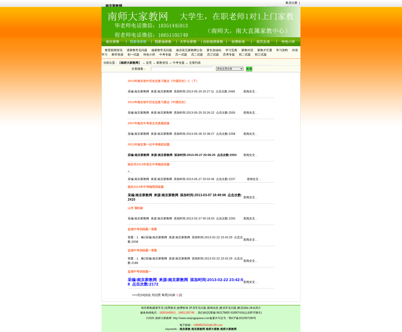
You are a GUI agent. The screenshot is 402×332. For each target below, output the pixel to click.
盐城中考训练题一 (139, 271)
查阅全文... (250, 91)
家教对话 (247, 50)
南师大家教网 (129, 62)
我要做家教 (163, 41)
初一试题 (133, 54)
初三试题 (261, 54)
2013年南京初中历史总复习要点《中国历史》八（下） (163, 81)
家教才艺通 (264, 50)
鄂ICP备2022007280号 (242, 318)
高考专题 (229, 54)
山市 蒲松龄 (135, 208)
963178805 (223, 312)
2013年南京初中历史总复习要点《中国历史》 (157, 102)
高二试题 (197, 54)
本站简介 (255, 307)
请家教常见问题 (137, 50)
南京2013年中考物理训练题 (146, 186)
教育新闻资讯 (113, 50)
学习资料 (282, 50)
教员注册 (291, 2)
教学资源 (117, 54)
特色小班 (288, 41)
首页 (149, 62)
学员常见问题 (198, 307)
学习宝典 (231, 50)
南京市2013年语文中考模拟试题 (149, 164)
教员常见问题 (228, 307)
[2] (180, 295)
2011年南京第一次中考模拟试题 (149, 144)
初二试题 (245, 54)
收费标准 (238, 41)
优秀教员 (171, 307)
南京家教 (112, 41)
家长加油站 (214, 50)
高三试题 (213, 54)
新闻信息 (213, 307)
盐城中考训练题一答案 (142, 229)
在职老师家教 (213, 41)
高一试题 (181, 54)
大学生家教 (188, 41)
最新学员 (158, 307)
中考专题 (165, 54)
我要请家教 (138, 41)
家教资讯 (162, 62)
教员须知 (243, 307)
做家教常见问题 (161, 50)
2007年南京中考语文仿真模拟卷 (149, 123)
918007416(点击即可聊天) (246, 312)
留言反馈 (263, 41)
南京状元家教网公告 (189, 50)
